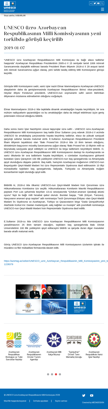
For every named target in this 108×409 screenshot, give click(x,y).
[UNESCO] (54, 307)
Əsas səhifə (9, 16)
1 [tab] (48, 374)
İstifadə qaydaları (40, 401)
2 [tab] (52, 374)
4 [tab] (60, 374)
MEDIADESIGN (98, 402)
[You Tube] (91, 396)
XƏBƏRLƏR (21, 16)
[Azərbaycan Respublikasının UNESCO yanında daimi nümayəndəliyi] (79, 307)
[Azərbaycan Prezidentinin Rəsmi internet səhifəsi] (54, 291)
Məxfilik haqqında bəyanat (15, 401)
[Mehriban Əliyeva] (79, 291)
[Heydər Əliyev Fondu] (28, 307)
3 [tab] (56, 374)
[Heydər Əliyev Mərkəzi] (28, 291)
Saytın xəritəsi (61, 401)
